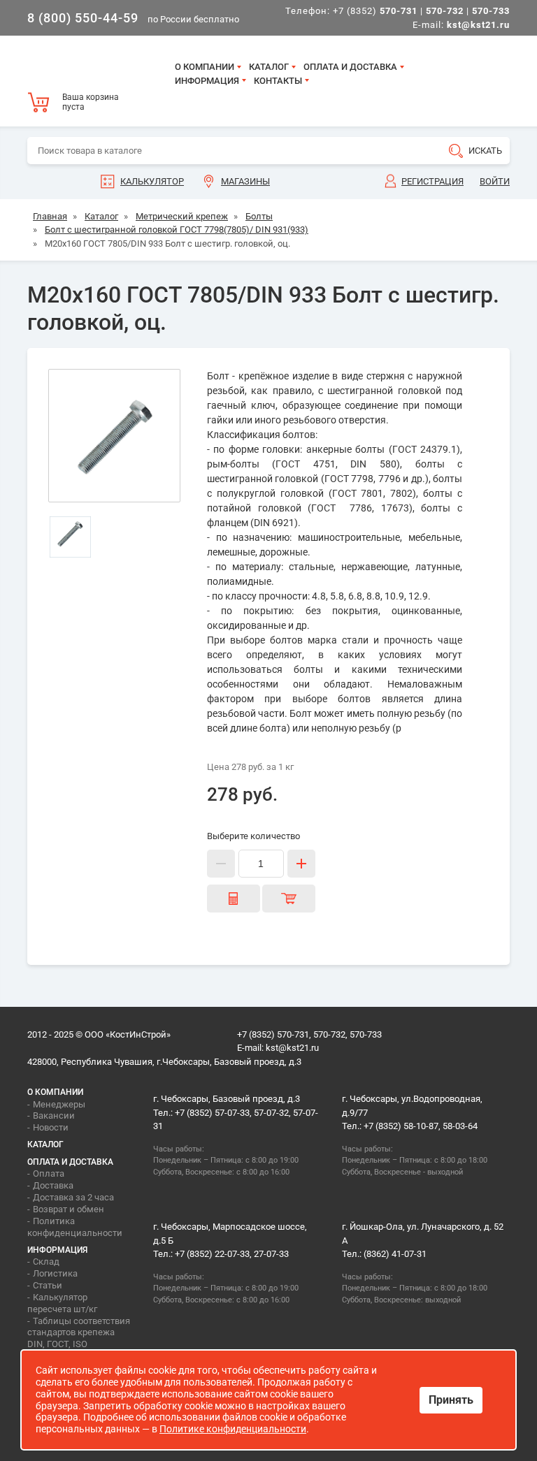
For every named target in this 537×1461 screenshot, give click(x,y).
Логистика (55, 1273)
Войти (495, 181)
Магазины (245, 181)
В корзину (288, 899)
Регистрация (432, 181)
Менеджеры (59, 1104)
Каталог (269, 66)
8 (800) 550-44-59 (82, 17)
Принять (451, 1400)
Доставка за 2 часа (73, 1197)
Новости (51, 1127)
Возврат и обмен (68, 1209)
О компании (204, 66)
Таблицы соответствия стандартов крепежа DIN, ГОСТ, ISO (78, 1333)
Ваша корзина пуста (90, 102)
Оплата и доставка (350, 66)
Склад (46, 1261)
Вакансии (54, 1115)
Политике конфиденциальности (232, 1428)
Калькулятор (152, 181)
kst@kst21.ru (292, 1047)
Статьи (47, 1285)
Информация (207, 80)
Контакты (278, 80)
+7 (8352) (375, 11)
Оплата (48, 1173)
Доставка (53, 1185)
